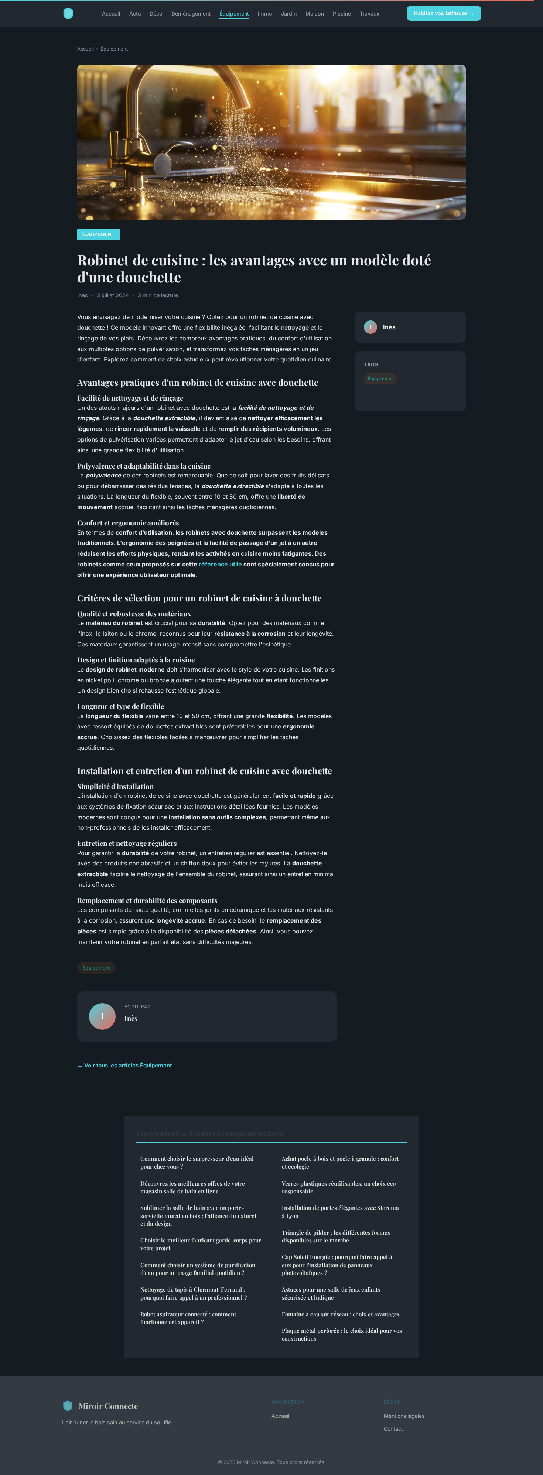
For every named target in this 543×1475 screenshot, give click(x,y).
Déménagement (191, 13)
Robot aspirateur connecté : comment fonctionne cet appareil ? (188, 1317)
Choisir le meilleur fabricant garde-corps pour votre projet (200, 1244)
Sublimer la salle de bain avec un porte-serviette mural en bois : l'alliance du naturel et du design (198, 1215)
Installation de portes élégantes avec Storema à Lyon (340, 1211)
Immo (265, 13)
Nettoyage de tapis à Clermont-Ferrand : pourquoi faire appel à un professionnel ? (193, 1293)
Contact (393, 1429)
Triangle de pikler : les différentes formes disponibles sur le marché (336, 1236)
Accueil (111, 13)
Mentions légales (404, 1416)
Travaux (369, 13)
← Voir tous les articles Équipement (124, 1065)
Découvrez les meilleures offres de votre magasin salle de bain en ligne (192, 1187)
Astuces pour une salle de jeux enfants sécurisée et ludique (331, 1293)
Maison (314, 13)
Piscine (342, 13)
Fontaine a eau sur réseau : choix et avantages (341, 1314)
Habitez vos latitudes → (444, 13)
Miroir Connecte (108, 1405)
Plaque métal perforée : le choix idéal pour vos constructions (342, 1334)
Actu (135, 13)
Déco (156, 13)
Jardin (289, 13)
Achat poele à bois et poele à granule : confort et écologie (340, 1162)
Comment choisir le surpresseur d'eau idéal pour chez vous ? (197, 1162)
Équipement (234, 13)
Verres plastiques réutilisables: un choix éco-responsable (340, 1187)
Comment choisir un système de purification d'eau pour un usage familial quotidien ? (197, 1268)
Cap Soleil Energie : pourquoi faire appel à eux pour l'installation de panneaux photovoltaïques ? (337, 1264)
